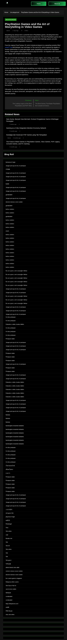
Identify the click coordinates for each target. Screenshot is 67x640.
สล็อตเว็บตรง (9, 469)
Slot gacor (8, 560)
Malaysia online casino (12, 582)
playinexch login (10, 516)
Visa (7, 527)
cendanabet (9, 596)
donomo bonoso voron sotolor (14, 202)
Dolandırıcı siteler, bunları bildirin (15, 324)
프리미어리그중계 (11, 589)
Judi (7, 535)
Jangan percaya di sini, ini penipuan (16, 165)
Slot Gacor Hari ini (11, 585)
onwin (7, 231)
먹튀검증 (8, 564)
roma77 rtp (8, 47)
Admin (8, 30)
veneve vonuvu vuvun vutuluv (14, 571)
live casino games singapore (14, 578)
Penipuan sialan (10, 338)
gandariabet (9, 194)
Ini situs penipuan (11, 317)
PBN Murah (9, 611)
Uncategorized (10, 19)
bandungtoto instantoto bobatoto (15, 425)
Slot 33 (8, 545)
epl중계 (8, 520)
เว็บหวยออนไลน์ (10, 465)
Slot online (9, 531)
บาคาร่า (8, 473)
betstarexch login (10, 162)
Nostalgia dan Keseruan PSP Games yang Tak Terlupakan (26, 135)
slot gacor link (10, 513)
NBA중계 (8, 592)
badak (7, 184)
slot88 (7, 607)
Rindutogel (9, 524)
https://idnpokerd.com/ (12, 603)
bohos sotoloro (10, 209)
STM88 (8, 169)
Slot (7, 542)
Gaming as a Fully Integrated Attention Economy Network (26, 128)
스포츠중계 (9, 509)
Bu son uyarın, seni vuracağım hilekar (16, 270)
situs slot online (10, 614)
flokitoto (8, 415)
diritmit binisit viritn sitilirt (12, 567)
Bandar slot (9, 538)
